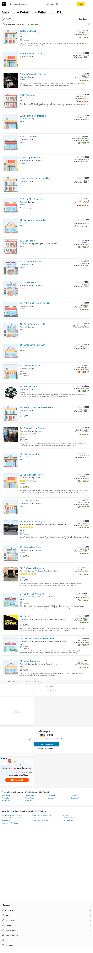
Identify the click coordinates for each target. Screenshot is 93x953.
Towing (34, 818)
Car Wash (38, 34)
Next (58, 690)
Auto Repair (26, 682)
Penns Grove (29, 798)
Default (85, 19)
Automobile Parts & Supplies (44, 619)
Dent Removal (68, 820)
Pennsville (5, 798)
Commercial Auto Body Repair (12, 815)
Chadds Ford (29, 795)
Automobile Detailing (27, 34)
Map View (9, 19)
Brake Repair (6, 820)
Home (4, 682)
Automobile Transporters (41, 820)
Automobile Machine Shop (41, 815)
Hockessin (51, 795)
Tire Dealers (39, 571)
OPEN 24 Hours (33, 24)
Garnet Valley (75, 798)
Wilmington (16, 682)
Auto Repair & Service (42, 244)
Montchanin (29, 800)
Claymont (74, 795)
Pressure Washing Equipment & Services (49, 524)
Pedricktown (6, 800)
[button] (88, 4)
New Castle (6, 795)
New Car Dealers (48, 597)
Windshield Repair (69, 818)
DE (9, 682)
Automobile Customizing (63, 619)
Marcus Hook (52, 798)
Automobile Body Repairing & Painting (48, 641)
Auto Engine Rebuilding (10, 823)
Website (22, 36)
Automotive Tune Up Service (12, 818)
